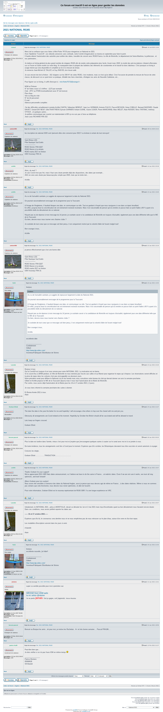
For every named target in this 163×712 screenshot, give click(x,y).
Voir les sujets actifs (31, 23)
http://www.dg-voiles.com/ (35, 350)
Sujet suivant (155, 40)
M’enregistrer (19, 16)
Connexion (8, 16)
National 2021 (25, 26)
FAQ (147, 16)
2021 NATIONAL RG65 (16, 29)
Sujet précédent (145, 40)
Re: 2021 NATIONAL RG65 (44, 129)
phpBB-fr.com (86, 711)
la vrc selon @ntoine (35, 595)
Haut (5, 124)
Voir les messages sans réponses (13, 23)
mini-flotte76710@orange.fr (69, 82)
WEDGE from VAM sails (37, 593)
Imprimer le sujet (9, 40)
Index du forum (8, 26)
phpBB (75, 710)
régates (17, 26)
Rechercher (156, 16)
